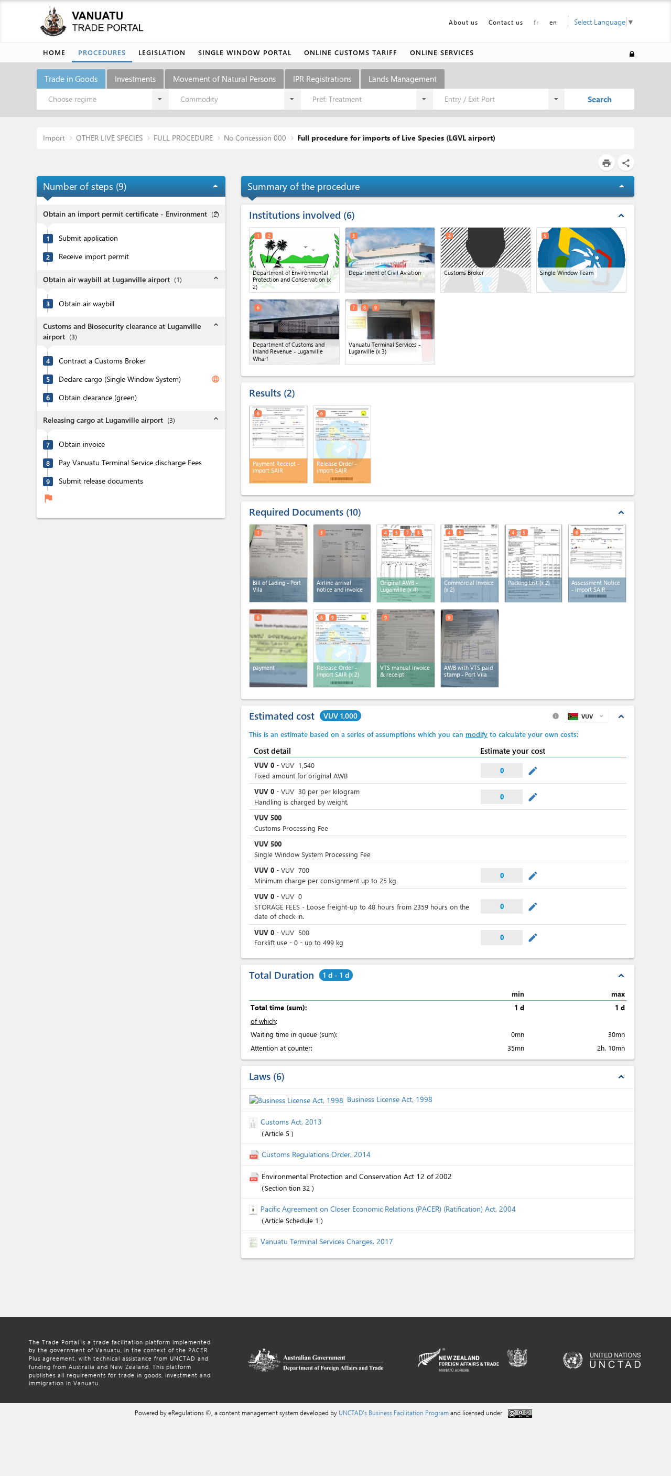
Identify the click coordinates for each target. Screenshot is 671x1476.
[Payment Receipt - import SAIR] (278, 444)
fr (536, 22)
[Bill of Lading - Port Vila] (278, 563)
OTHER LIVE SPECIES (109, 138)
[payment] (278, 648)
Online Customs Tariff (350, 52)
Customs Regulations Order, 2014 (316, 1154)
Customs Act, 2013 (291, 1122)
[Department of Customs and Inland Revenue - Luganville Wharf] (294, 332)
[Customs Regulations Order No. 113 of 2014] (255, 1154)
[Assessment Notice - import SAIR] (597, 563)
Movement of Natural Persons (224, 78)
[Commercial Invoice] (469, 563)
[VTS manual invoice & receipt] (405, 648)
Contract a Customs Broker (102, 361)
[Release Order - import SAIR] (342, 444)
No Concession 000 (255, 138)
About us (463, 22)
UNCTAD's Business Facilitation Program (394, 1412)
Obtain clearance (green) (98, 397)
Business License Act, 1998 (389, 1099)
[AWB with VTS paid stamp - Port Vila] (469, 648)
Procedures (102, 52)
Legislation (162, 52)
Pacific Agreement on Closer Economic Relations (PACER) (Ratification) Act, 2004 (388, 1209)
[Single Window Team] (581, 260)
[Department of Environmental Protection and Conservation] (294, 260)
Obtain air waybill (86, 303)
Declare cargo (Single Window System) (120, 379)
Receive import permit (94, 256)
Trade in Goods (71, 78)
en (553, 22)
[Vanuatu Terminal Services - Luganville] (390, 332)
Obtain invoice (82, 444)
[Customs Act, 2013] (255, 1122)
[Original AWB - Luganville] (405, 563)
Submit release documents (101, 481)
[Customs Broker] (485, 260)
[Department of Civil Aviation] (390, 260)
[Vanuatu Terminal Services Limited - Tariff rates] (255, 1241)
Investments (135, 78)
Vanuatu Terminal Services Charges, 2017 (327, 1241)
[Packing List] (533, 563)
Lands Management (403, 78)
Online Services (442, 52)
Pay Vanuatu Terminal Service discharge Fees (130, 462)
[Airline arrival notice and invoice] (342, 563)
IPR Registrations (322, 78)
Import (54, 138)
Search (600, 99)
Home (54, 52)
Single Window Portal (244, 52)
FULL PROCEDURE (183, 138)
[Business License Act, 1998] (298, 1099)
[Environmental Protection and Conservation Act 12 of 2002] (255, 1176)
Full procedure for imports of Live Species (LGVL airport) (396, 138)
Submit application (88, 238)
